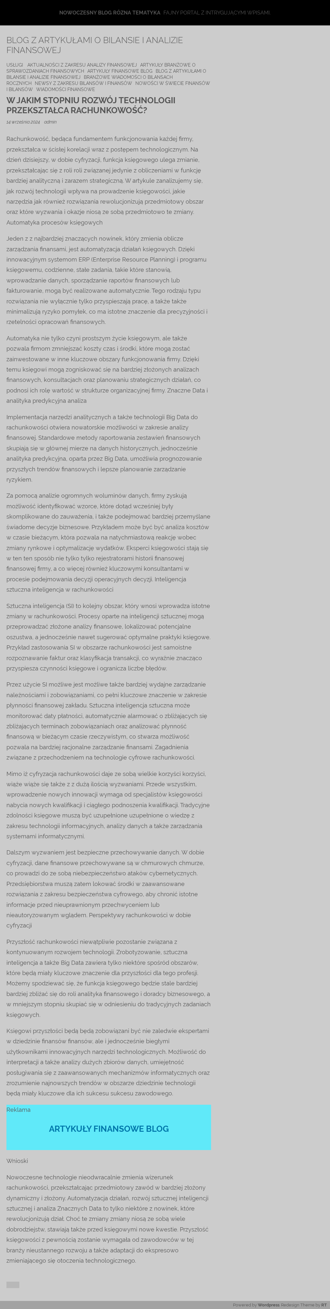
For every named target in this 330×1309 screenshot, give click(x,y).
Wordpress (268, 1305)
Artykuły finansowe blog (119, 71)
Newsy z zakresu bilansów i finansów (83, 83)
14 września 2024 (23, 121)
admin (50, 121)
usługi (14, 65)
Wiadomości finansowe (65, 89)
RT (324, 1305)
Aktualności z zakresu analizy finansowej (82, 65)
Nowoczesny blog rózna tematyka (109, 13)
